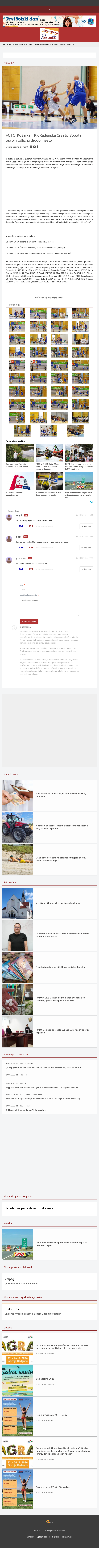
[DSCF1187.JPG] (81, 353)
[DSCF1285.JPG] (81, 418)
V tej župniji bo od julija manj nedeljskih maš (58, 903)
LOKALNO (7, 44)
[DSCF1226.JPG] (39, 392)
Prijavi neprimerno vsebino (44, 526)
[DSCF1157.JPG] (39, 340)
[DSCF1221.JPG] (18, 379)
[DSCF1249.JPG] (18, 418)
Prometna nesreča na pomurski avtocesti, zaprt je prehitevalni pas (61, 1244)
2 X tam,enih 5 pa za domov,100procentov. (26, 1110)
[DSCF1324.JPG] (23, 431)
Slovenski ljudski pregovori (18, 1196)
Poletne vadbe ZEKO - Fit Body (51, 1415)
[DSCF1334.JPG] (76, 431)
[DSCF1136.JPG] (60, 327)
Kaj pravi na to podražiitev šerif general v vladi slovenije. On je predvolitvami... (42, 1087)
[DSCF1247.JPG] (81, 405)
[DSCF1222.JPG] (39, 379)
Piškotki (55, 1537)
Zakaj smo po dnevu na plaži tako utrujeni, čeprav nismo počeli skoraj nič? (61, 859)
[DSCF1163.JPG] (60, 340)
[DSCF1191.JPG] (18, 366)
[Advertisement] (49, 188)
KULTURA (54, 44)
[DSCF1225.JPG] (18, 392)
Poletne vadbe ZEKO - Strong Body (53, 1487)
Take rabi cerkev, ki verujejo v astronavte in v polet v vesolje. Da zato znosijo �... (44, 1099)
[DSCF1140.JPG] (81, 327)
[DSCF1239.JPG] (60, 405)
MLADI (62, 44)
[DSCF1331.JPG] (49, 431)
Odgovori (86, 526)
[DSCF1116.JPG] (39, 327)
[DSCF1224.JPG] (81, 379)
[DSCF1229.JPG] (60, 392)
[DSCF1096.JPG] (60, 314)
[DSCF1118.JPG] (18, 314)
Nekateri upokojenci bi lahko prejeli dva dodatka (60, 967)
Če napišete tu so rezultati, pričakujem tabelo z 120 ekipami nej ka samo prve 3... (44, 1068)
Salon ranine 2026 (45, 1379)
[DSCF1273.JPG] (60, 418)
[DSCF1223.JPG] (60, 379)
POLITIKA (28, 44)
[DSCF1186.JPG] (60, 353)
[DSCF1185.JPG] (39, 353)
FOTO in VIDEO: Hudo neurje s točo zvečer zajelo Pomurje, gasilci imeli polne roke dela (61, 999)
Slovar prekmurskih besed (18, 1267)
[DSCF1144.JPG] (18, 340)
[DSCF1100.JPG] (81, 314)
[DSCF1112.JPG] (39, 314)
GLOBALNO (18, 44)
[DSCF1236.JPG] (18, 405)
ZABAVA (70, 44)
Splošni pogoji (43, 1537)
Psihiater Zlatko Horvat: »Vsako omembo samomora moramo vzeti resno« (62, 935)
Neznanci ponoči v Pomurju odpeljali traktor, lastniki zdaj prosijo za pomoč (62, 827)
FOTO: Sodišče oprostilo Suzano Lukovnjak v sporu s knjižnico (63, 1031)
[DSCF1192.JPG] (39, 366)
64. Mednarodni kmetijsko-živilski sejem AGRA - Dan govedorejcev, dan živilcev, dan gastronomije (62, 1346)
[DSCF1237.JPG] (39, 405)
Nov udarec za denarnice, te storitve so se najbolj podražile (61, 795)
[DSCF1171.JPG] (81, 340)
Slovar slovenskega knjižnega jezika (23, 1297)
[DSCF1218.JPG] (60, 366)
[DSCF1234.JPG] (81, 392)
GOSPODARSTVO (41, 44)
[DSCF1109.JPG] (18, 327)
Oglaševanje (67, 1537)
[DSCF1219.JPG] (81, 366)
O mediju (31, 1537)
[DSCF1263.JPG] (39, 418)
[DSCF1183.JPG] (18, 353)
